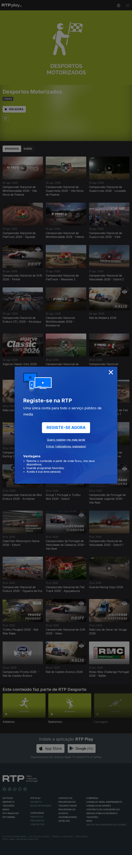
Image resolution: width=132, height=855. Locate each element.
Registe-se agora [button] (66, 427)
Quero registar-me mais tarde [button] (66, 439)
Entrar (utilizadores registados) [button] (66, 446)
